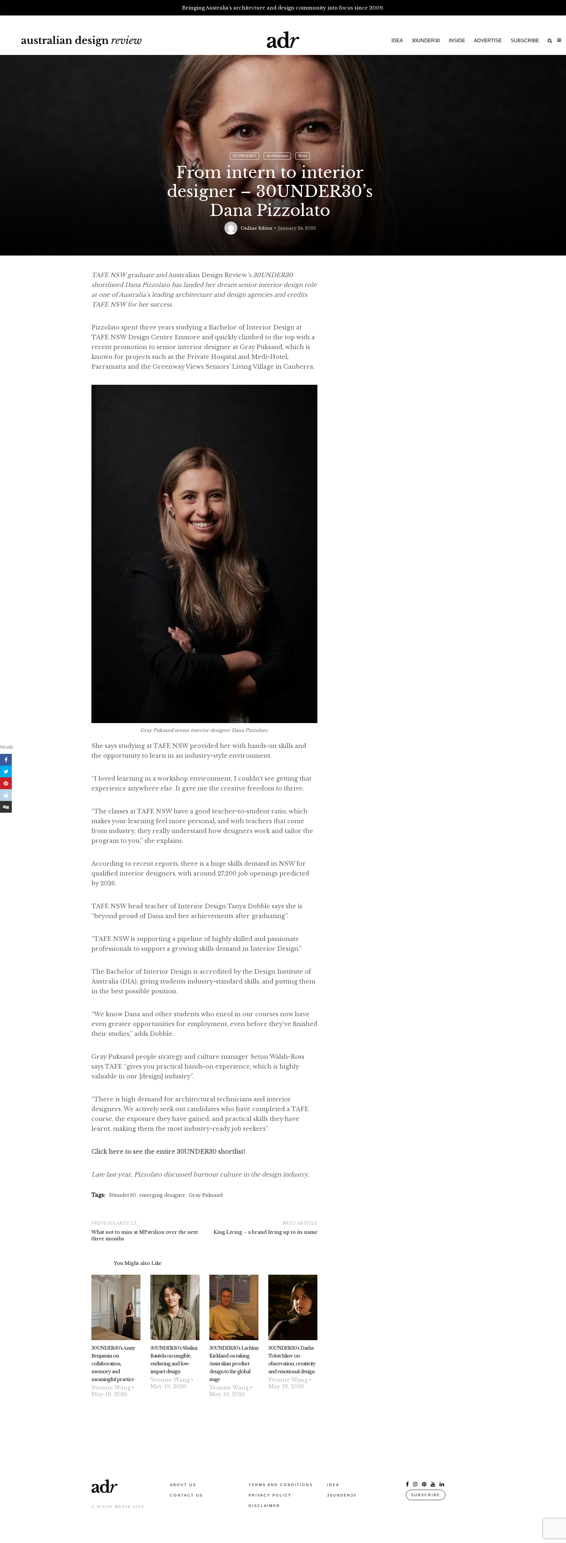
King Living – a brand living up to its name (265, 1232)
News (302, 156)
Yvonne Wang (111, 1387)
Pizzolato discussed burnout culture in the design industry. (222, 1174)
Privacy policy (270, 1495)
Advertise (488, 40)
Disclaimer (264, 1506)
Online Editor (257, 228)
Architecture (277, 156)
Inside (457, 40)
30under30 (426, 40)
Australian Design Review (230, 275)
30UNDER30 (244, 156)
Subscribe (525, 40)
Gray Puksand (206, 1195)
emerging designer (162, 1195)
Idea (397, 40)
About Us (183, 1485)
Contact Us (186, 1495)
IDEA (333, 1485)
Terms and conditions (281, 1485)
